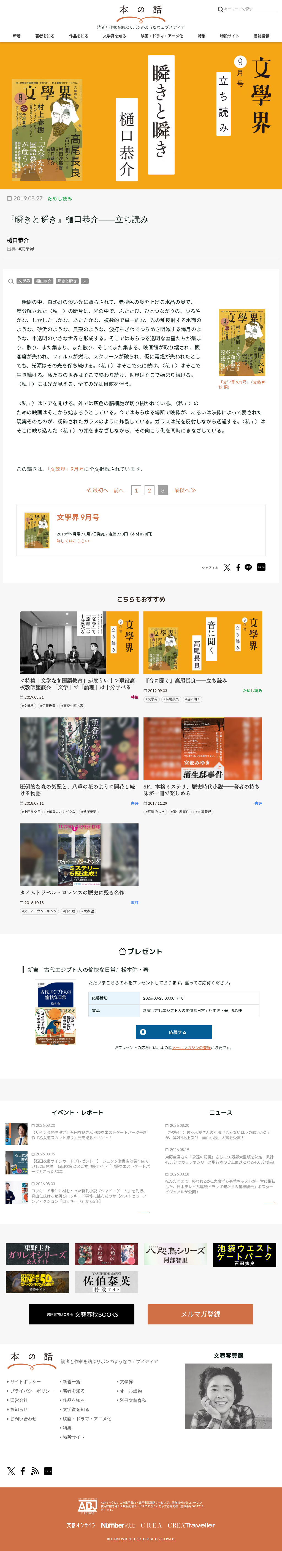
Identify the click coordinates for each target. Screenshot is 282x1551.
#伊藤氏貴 (47, 706)
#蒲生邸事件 (180, 812)
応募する (161, 1032)
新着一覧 (71, 1381)
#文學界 (26, 248)
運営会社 (19, 1400)
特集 (201, 36)
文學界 (24, 281)
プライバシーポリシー (32, 1391)
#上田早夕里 (31, 812)
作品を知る (78, 36)
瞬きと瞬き (67, 281)
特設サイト (229, 36)
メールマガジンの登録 (191, 1047)
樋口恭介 (18, 240)
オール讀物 (131, 1391)
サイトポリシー (25, 1381)
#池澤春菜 (88, 812)
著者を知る (45, 36)
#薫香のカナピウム (61, 812)
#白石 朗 (69, 911)
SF (85, 281)
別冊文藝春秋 (133, 1400)
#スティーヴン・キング (39, 911)
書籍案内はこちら (82, 1314)
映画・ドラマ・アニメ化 (162, 36)
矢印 (143, 1212)
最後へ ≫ (185, 490)
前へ (118, 490)
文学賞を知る (114, 36)
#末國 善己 (203, 812)
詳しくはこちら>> (73, 540)
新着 (17, 36)
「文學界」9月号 (65, 469)
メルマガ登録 (200, 1314)
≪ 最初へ (97, 490)
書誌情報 (261, 36)
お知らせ (19, 1409)
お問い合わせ (23, 1418)
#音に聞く (192, 699)
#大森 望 (88, 911)
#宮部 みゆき (155, 812)
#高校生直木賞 (72, 706)
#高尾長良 (171, 699)
